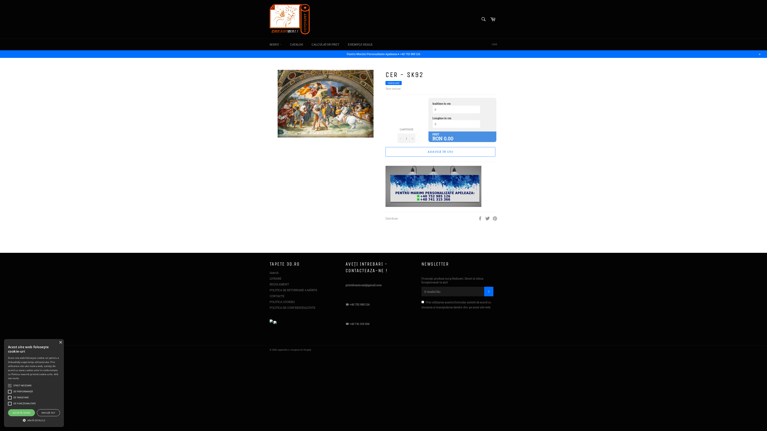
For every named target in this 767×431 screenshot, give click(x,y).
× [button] (60, 342)
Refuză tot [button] (48, 412)
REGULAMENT (279, 284)
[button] (34, 420)
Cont (494, 44)
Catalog (296, 44)
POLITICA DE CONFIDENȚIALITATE (292, 307)
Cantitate (406, 129)
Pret (435, 134)
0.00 (448, 138)
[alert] (34, 383)
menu (275, 44)
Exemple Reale (360, 44)
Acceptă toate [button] (21, 412)
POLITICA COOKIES (282, 302)
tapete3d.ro (284, 349)
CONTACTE (277, 296)
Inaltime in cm (441, 103)
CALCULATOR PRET (325, 44)
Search (274, 273)
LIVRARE (275, 278)
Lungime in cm (441, 118)
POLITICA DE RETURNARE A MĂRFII (293, 290)
